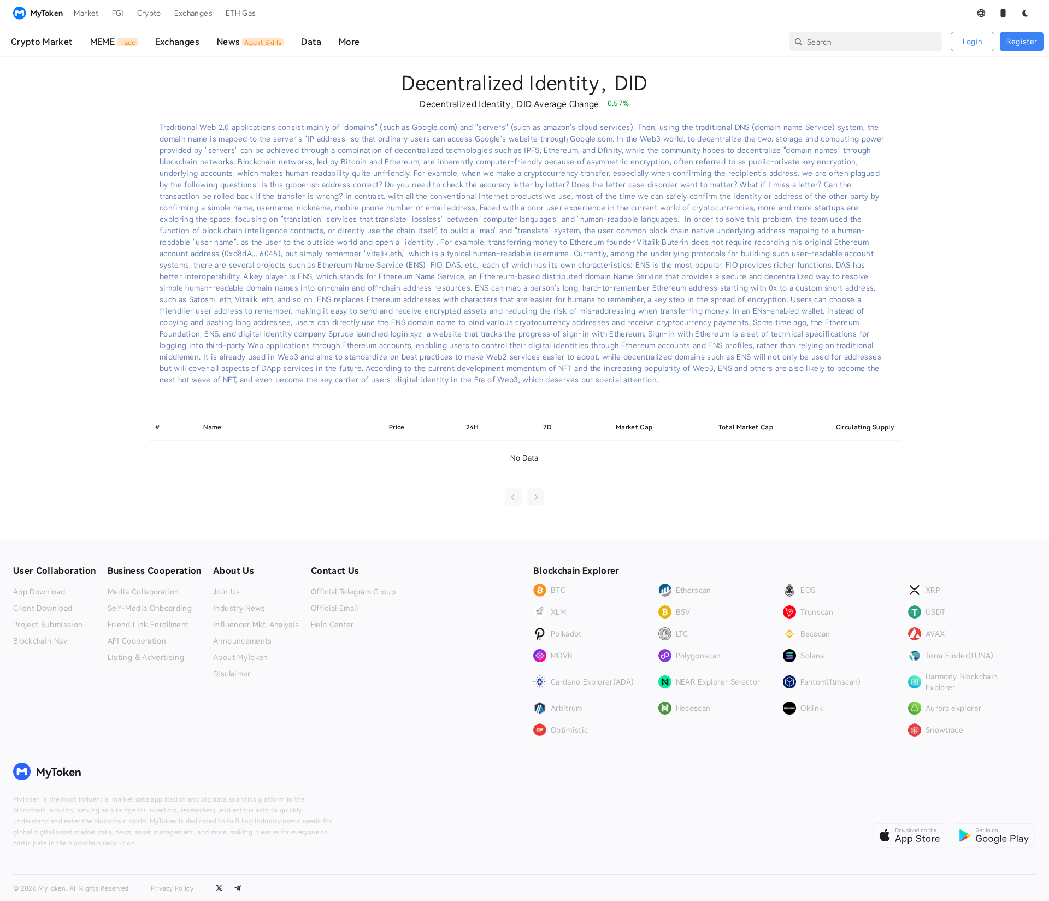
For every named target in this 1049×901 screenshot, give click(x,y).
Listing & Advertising (146, 657)
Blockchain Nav (40, 641)
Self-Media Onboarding (150, 608)
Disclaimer (232, 674)
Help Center (332, 624)
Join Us (226, 592)
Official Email (334, 608)
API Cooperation (137, 641)
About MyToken (240, 657)
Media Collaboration (143, 592)
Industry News (239, 608)
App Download (39, 592)
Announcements (242, 641)
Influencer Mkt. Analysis (256, 624)
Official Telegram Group (353, 592)
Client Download (42, 608)
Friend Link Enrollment (148, 624)
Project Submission (47, 624)
